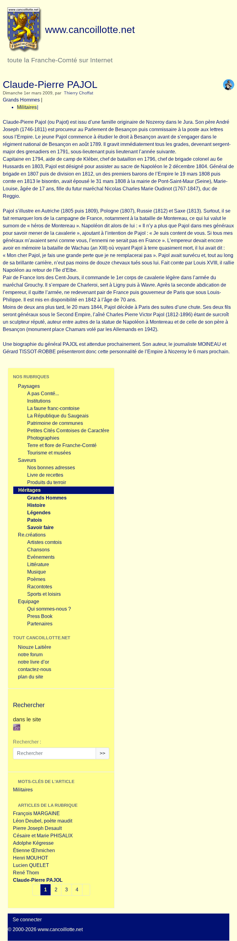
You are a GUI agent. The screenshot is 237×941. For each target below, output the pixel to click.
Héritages (29, 490)
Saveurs (27, 460)
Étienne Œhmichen (34, 850)
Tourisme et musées (49, 452)
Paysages (29, 386)
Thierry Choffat (78, 93)
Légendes (39, 512)
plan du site (30, 676)
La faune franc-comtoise (53, 408)
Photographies (43, 438)
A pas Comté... (43, 393)
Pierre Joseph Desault (37, 828)
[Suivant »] (86, 890)
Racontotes (39, 586)
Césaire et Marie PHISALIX (43, 835)
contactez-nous (34, 669)
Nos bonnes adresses (51, 467)
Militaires (27, 107)
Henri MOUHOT (30, 857)
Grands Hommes (21, 99)
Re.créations (32, 534)
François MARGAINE (36, 813)
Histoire (36, 505)
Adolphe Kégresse (33, 843)
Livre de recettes (45, 475)
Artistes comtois (44, 542)
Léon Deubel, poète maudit (42, 820)
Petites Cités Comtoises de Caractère (68, 430)
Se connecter (27, 919)
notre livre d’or (33, 662)
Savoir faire (40, 527)
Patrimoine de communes (55, 423)
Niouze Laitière (34, 647)
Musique (36, 571)
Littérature (38, 564)
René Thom (26, 872)
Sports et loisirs (44, 594)
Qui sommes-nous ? (49, 608)
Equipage (28, 601)
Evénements (41, 557)
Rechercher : (27, 741)
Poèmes (36, 579)
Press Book (39, 616)
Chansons (38, 549)
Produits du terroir (46, 482)
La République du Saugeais (58, 415)
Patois (34, 520)
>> (102, 753)
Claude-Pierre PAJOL (38, 880)
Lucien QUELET (31, 865)
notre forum (30, 654)
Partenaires (39, 623)
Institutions (39, 401)
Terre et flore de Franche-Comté (62, 445)
